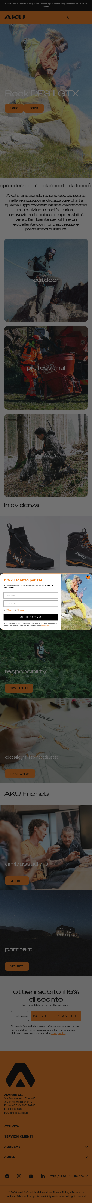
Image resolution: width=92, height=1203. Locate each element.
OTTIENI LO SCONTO (30, 617)
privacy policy (45, 625)
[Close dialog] (88, 577)
